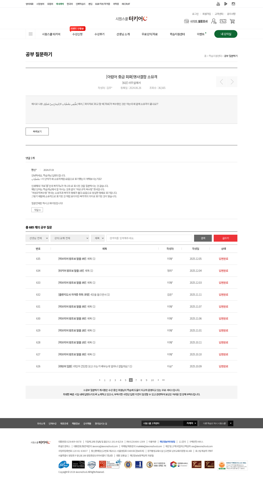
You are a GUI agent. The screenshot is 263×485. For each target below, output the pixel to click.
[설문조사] (196, 21)
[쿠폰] (223, 21)
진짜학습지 (80, 3)
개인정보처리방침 (167, 441)
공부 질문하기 (230, 56)
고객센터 (219, 14)
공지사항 (231, 14)
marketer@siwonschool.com (149, 446)
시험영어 (40, 3)
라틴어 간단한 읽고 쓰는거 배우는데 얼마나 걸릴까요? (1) (95, 366)
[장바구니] (232, 21)
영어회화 (29, 3)
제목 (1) (76, 259)
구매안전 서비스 (196, 441)
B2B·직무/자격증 (102, 3)
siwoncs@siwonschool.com (105, 446)
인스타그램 (233, 4)
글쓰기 (225, 238)
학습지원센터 (215, 56)
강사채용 (87, 423)
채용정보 (76, 423)
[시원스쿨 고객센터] (169, 423)
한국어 (70, 3)
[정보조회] (139, 450)
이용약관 (152, 441)
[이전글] (221, 82)
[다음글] (232, 82)
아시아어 (60, 3)
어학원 (116, 3)
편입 (90, 3)
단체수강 (52, 423)
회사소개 (41, 423)
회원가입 (206, 14)
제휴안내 (64, 423)
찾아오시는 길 (101, 423)
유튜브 (218, 4)
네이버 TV (226, 4)
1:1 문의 (182, 441)
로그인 (195, 14)
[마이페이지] (214, 21)
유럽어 (50, 3)
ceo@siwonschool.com (202, 446)
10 (152, 380)
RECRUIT (126, 3)
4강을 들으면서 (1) (84, 294)
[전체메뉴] (30, 34)
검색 (203, 238)
